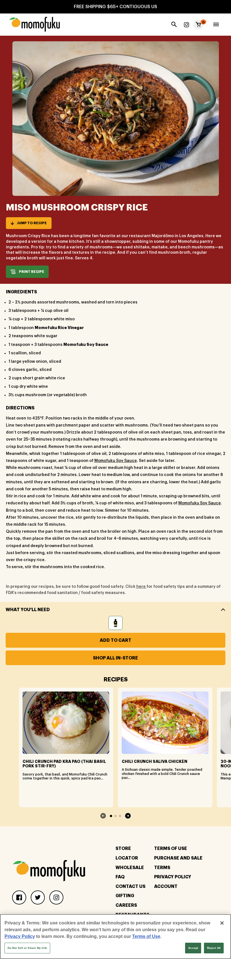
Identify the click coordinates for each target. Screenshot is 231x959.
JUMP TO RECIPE (32, 223)
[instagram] (186, 24)
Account (165, 886)
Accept (193, 947)
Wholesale (129, 867)
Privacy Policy (172, 877)
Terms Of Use (170, 848)
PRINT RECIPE (31, 271)
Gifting (124, 896)
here (141, 587)
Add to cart (115, 640)
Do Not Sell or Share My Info (27, 947)
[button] (198, 24)
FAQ (120, 877)
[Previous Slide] (103, 816)
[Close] (222, 923)
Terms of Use (146, 936)
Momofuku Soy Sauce (115, 461)
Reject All (214, 947)
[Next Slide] (128, 816)
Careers (126, 905)
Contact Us (130, 886)
